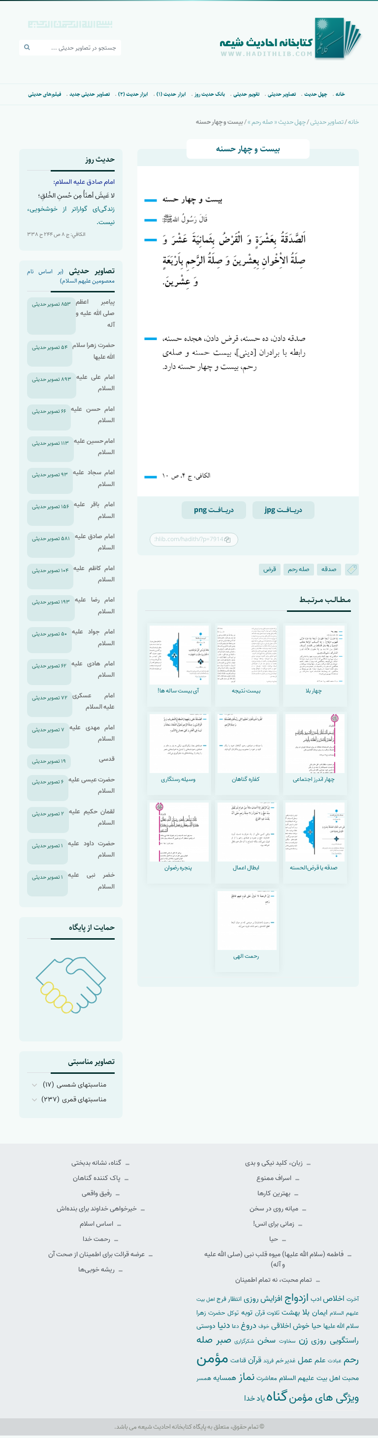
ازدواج (296, 1298)
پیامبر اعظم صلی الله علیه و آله (95, 313)
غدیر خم (286, 1360)
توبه (246, 1313)
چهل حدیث (315, 94)
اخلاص (334, 1299)
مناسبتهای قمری (84, 1099)
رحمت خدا (97, 1239)
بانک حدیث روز (209, 94)
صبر (223, 1340)
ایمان (319, 1312)
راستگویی (344, 1340)
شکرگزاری (244, 1341)
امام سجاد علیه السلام (94, 478)
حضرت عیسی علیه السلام (91, 785)
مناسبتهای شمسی (81, 1085)
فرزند (268, 1361)
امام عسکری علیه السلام (93, 701)
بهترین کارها (274, 1193)
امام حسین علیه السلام (94, 447)
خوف (263, 1326)
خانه (340, 94)
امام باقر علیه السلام (94, 510)
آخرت (352, 1299)
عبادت (335, 1360)
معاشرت (266, 1378)
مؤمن (212, 1358)
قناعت (238, 1360)
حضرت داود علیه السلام (91, 849)
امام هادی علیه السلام (93, 669)
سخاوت (287, 1341)
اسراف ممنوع (274, 1178)
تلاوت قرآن (267, 1313)
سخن (266, 1340)
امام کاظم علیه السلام (94, 574)
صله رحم (299, 569)
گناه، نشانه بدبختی (97, 1163)
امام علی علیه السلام (95, 383)
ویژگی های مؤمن (324, 1398)
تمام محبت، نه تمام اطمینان (274, 1280)
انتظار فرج (229, 1299)
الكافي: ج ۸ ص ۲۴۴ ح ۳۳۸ (56, 234)
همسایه (224, 1378)
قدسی (107, 759)
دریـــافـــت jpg (283, 510)
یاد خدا (254, 1398)
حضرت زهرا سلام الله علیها (93, 351)
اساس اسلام (97, 1224)
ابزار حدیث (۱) (171, 94)
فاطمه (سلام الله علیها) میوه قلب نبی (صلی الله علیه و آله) (274, 1259)
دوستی (206, 1326)
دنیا (224, 1325)
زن (303, 1340)
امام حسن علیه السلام (93, 415)
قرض (269, 569)
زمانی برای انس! (274, 1224)
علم (320, 1360)
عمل (305, 1360)
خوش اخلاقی (290, 1326)
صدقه (329, 569)
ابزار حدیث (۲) (133, 94)
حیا (274, 1239)
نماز (246, 1377)
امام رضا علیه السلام (95, 605)
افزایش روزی (263, 1299)
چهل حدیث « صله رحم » (277, 122)
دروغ (248, 1325)
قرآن (254, 1360)
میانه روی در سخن (275, 1208)
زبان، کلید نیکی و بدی (274, 1163)
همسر (203, 1378)
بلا (306, 1312)
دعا (235, 1326)
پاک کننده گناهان (97, 1178)
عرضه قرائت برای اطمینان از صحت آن (97, 1254)
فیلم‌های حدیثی (44, 94)
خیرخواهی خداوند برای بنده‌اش (97, 1208)
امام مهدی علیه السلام (92, 733)
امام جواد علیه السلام (93, 637)
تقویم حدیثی (246, 94)
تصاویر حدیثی (282, 94)
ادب (316, 1299)
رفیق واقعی (97, 1193)
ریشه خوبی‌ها (97, 1269)
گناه (276, 1397)
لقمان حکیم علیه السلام (92, 817)
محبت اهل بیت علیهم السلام (319, 1378)
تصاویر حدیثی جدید (89, 94)
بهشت (291, 1312)
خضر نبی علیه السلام (91, 881)
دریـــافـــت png (214, 510)
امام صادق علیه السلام (95, 542)
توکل (233, 1313)
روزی (318, 1340)
